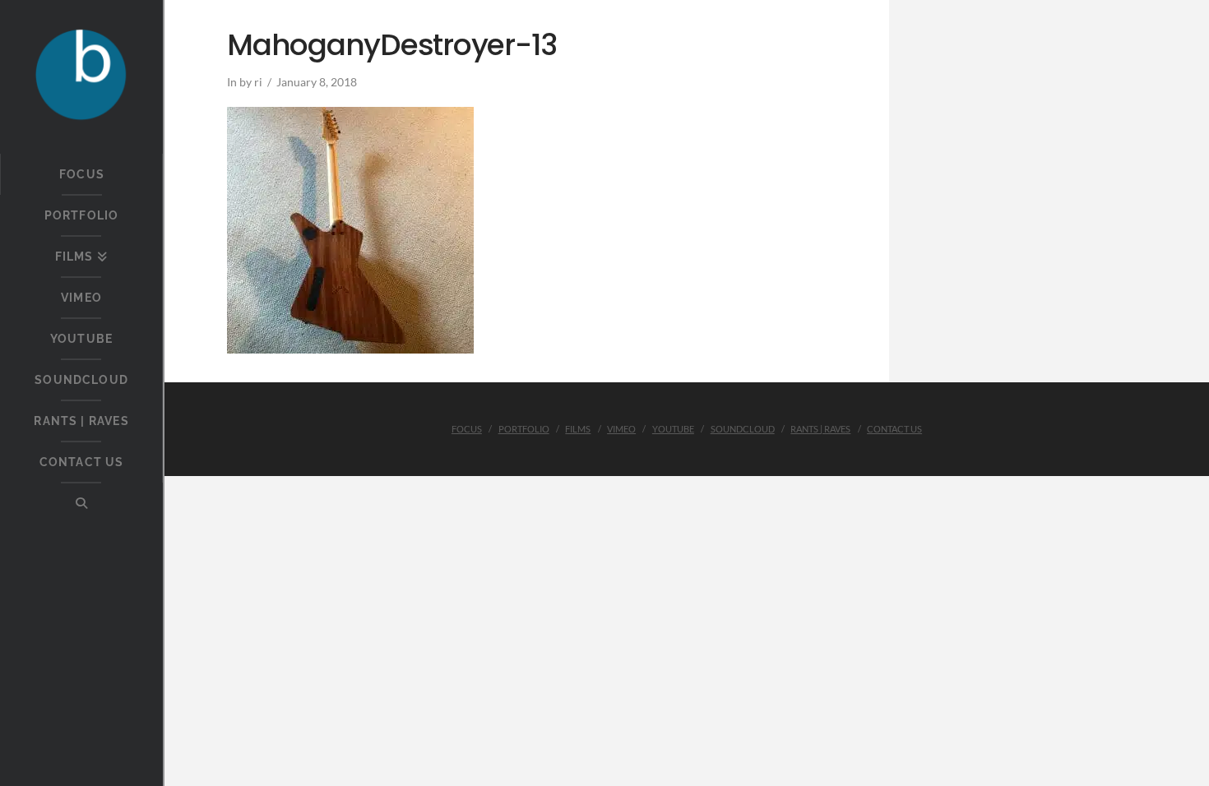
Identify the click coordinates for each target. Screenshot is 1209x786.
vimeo (621, 428)
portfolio (523, 428)
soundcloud (743, 428)
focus (467, 428)
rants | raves (820, 428)
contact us (894, 428)
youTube (673, 428)
